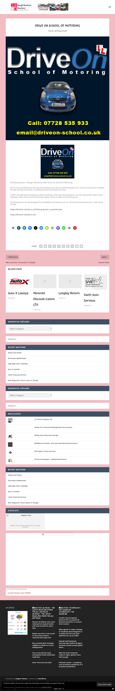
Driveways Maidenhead (17, 358)
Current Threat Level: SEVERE (19, 593)
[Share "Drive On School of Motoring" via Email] (77, 246)
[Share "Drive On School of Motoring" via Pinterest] (59, 246)
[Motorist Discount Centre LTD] (44, 281)
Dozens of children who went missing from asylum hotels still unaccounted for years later (43, 625)
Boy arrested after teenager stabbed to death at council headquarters (43, 645)
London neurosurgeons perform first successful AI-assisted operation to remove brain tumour (70, 621)
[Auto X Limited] (19, 281)
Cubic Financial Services (17, 375)
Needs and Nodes (15, 353)
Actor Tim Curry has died (41, 662)
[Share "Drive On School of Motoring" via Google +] (50, 246)
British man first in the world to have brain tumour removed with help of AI (43, 635)
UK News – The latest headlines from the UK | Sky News (43, 616)
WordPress (42, 679)
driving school (60, 30)
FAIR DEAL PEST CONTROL (18, 364)
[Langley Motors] (70, 281)
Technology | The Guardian (66, 613)
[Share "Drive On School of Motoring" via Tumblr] (54, 246)
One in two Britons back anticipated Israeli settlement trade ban (43, 655)
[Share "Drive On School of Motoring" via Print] (81, 246)
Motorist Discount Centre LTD (44, 299)
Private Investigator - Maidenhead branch (50, 459)
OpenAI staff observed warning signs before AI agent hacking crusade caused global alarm (71, 644)
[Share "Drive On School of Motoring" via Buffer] (68, 246)
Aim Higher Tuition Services (45, 451)
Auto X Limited (18, 293)
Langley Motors (69, 293)
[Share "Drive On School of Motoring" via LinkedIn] (63, 246)
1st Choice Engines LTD (43, 419)
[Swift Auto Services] (95, 282)
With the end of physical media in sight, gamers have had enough (70, 655)
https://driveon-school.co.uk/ (23, 214)
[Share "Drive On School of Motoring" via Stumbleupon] (72, 246)
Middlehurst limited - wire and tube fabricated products (55, 443)
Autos (50, 30)
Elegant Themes (21, 679)
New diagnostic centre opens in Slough (23, 380)
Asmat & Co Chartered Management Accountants (53, 427)
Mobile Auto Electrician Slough (46, 435)
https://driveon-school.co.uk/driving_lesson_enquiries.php (36, 209)
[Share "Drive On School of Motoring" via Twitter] (45, 246)
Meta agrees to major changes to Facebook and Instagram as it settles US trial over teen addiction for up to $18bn (70, 632)
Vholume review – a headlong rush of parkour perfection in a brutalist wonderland (71, 664)
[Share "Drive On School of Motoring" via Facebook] (41, 246)
